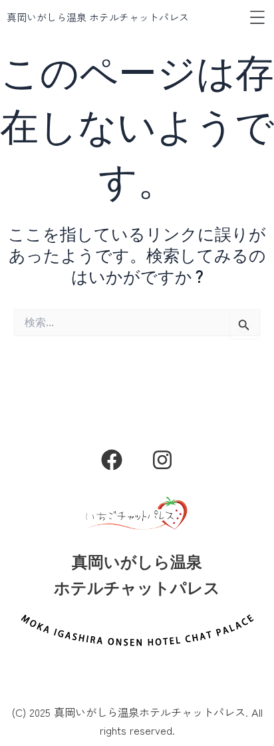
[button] (257, 17)
